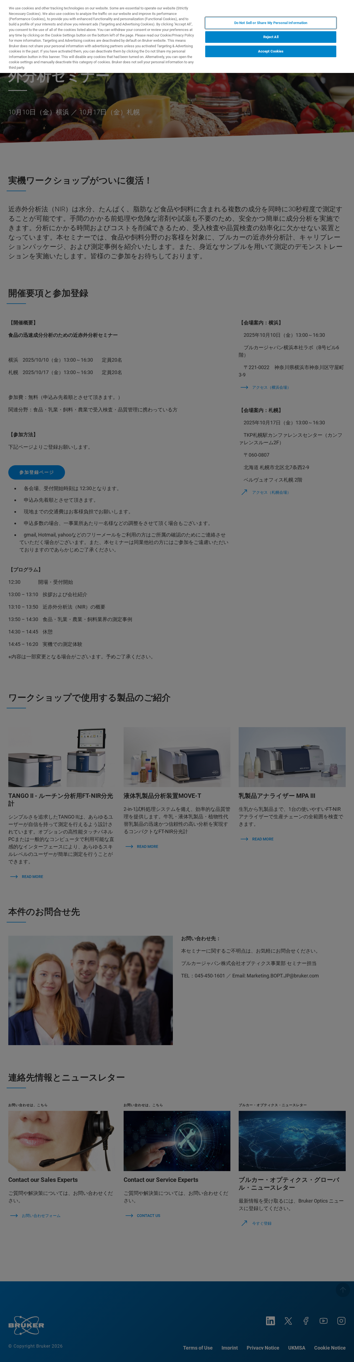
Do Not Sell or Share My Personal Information (271, 23)
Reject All (270, 37)
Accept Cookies (271, 51)
